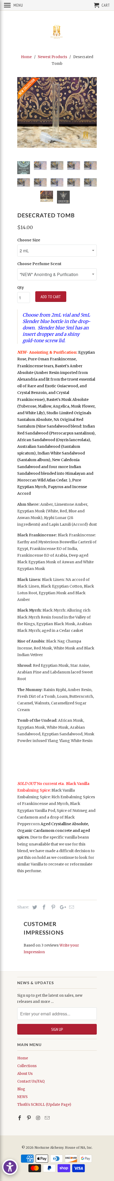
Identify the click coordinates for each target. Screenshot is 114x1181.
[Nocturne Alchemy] (57, 31)
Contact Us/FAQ (31, 1081)
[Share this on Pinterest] (52, 907)
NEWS (22, 1097)
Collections (27, 1066)
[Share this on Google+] (61, 907)
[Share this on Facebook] (43, 907)
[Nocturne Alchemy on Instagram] (39, 1118)
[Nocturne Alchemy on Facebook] (20, 1118)
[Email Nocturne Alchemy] (48, 1118)
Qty (20, 287)
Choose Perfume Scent (39, 263)
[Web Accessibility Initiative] (10, 1167)
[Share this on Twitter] (34, 907)
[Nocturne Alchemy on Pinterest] (29, 1118)
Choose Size (28, 240)
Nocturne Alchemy (48, 1148)
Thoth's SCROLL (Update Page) (44, 1104)
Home (22, 1058)
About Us (25, 1073)
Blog (21, 1089)
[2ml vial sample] (57, 112)
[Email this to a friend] (71, 907)
